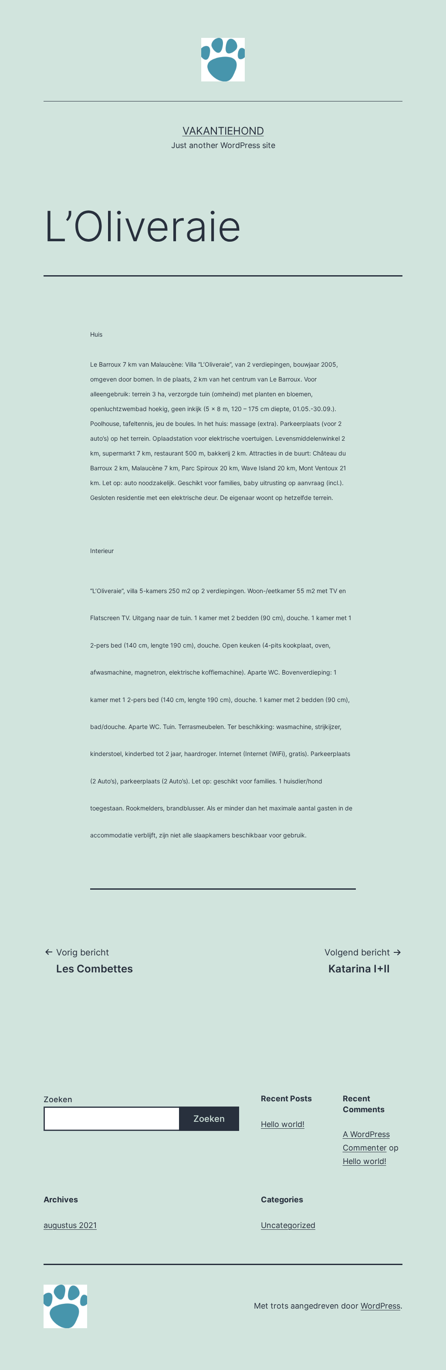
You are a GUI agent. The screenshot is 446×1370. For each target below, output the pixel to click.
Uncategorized (288, 1225)
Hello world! (282, 1124)
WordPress (380, 1305)
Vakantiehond (223, 131)
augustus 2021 (70, 1225)
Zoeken (58, 1099)
